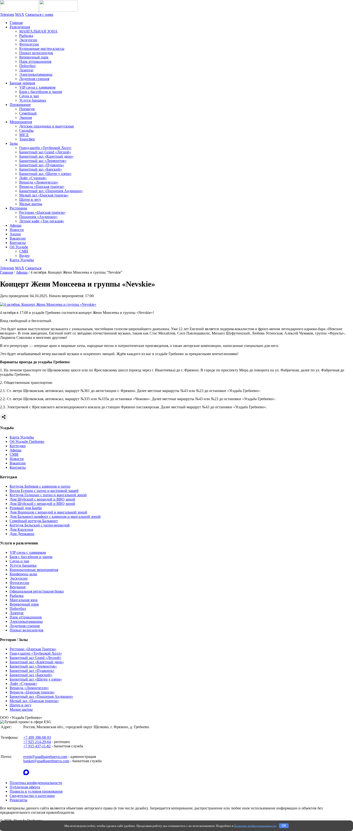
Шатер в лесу (30, 199)
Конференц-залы (23, 574)
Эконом (25, 117)
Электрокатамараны (35, 74)
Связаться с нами (39, 14)
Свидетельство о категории (32, 796)
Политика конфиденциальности (36, 783)
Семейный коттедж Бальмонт (34, 521)
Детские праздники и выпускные (46, 126)
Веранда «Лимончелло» (38, 182)
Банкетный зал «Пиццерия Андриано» (51, 191)
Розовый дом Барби (26, 508)
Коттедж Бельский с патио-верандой (40, 525)
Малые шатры (30, 204)
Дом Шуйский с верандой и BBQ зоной (42, 499)
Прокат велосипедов (36, 53)
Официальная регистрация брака (37, 591)
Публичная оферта (25, 787)
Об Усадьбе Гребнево (27, 441)
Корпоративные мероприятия (34, 570)
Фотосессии (29, 44)
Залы (14, 143)
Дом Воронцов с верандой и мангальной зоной (48, 512)
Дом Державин (22, 534)
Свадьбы (26, 130)
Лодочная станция (34, 79)
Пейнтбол (27, 66)
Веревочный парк (34, 57)
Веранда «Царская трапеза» (41, 187)
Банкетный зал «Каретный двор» (46, 156)
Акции (15, 234)
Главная (16, 23)
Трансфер (27, 139)
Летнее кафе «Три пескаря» (41, 221)
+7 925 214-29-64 (37, 742)
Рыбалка (26, 36)
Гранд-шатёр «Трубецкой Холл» (45, 148)
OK (284, 825)
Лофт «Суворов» (33, 178)
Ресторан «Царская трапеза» (42, 212)
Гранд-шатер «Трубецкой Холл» (36, 653)
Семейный (28, 113)
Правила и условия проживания (36, 791)
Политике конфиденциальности (255, 825)
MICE (24, 135)
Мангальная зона (23, 600)
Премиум (27, 109)
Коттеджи (18, 446)
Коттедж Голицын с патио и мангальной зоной (48, 495)
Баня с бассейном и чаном (40, 92)
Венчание (18, 587)
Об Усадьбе (19, 247)
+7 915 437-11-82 (37, 746)
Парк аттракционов (35, 61)
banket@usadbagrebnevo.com (46, 761)
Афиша (15, 225)
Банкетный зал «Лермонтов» (43, 161)
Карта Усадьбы (22, 260)
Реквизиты (18, 800)
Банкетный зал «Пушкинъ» (41, 165)
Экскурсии (28, 40)
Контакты (18, 243)
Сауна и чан (29, 96)
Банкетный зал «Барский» (40, 169)
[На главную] (39, 10)
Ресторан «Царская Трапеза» (33, 649)
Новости (17, 230)
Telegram (7, 14)
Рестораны (18, 208)
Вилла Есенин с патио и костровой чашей (44, 491)
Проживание (20, 105)
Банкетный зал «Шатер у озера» (45, 174)
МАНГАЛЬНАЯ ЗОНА (38, 31)
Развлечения (20, 27)
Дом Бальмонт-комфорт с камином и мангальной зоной (55, 516)
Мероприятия (21, 122)
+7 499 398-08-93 (37, 737)
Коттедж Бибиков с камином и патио (40, 486)
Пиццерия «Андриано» (38, 217)
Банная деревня (22, 83)
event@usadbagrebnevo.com (45, 757)
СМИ (23, 251)
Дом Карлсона (21, 529)
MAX (19, 14)
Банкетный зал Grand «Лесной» (45, 152)
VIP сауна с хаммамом (37, 87)
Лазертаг (26, 70)
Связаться (33, 268)
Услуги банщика (32, 100)
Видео (24, 256)
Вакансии (18, 238)
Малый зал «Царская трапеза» (43, 195)
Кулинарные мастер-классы (41, 48)
